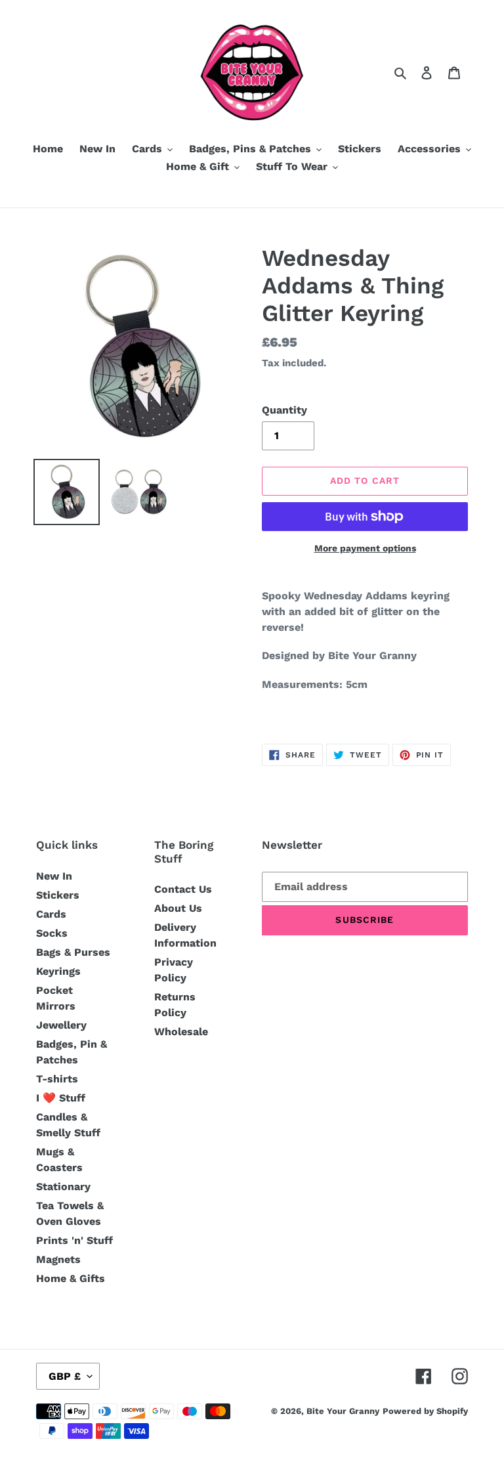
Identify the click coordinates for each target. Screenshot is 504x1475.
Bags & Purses (73, 952)
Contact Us (183, 889)
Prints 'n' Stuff (74, 1240)
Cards (51, 914)
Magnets (58, 1259)
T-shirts (57, 1079)
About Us (178, 908)
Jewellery (61, 1025)
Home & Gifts (70, 1278)
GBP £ (65, 1376)
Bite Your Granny (342, 1411)
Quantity (284, 410)
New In (54, 876)
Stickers (57, 895)
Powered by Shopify (425, 1411)
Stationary (63, 1186)
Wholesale (181, 1031)
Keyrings (58, 971)
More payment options (365, 548)
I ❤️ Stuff (60, 1098)
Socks (52, 933)
